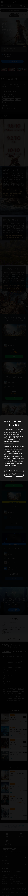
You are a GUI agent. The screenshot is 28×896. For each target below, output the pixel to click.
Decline (8, 475)
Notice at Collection (14, 437)
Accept (19, 475)
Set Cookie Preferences (14, 470)
